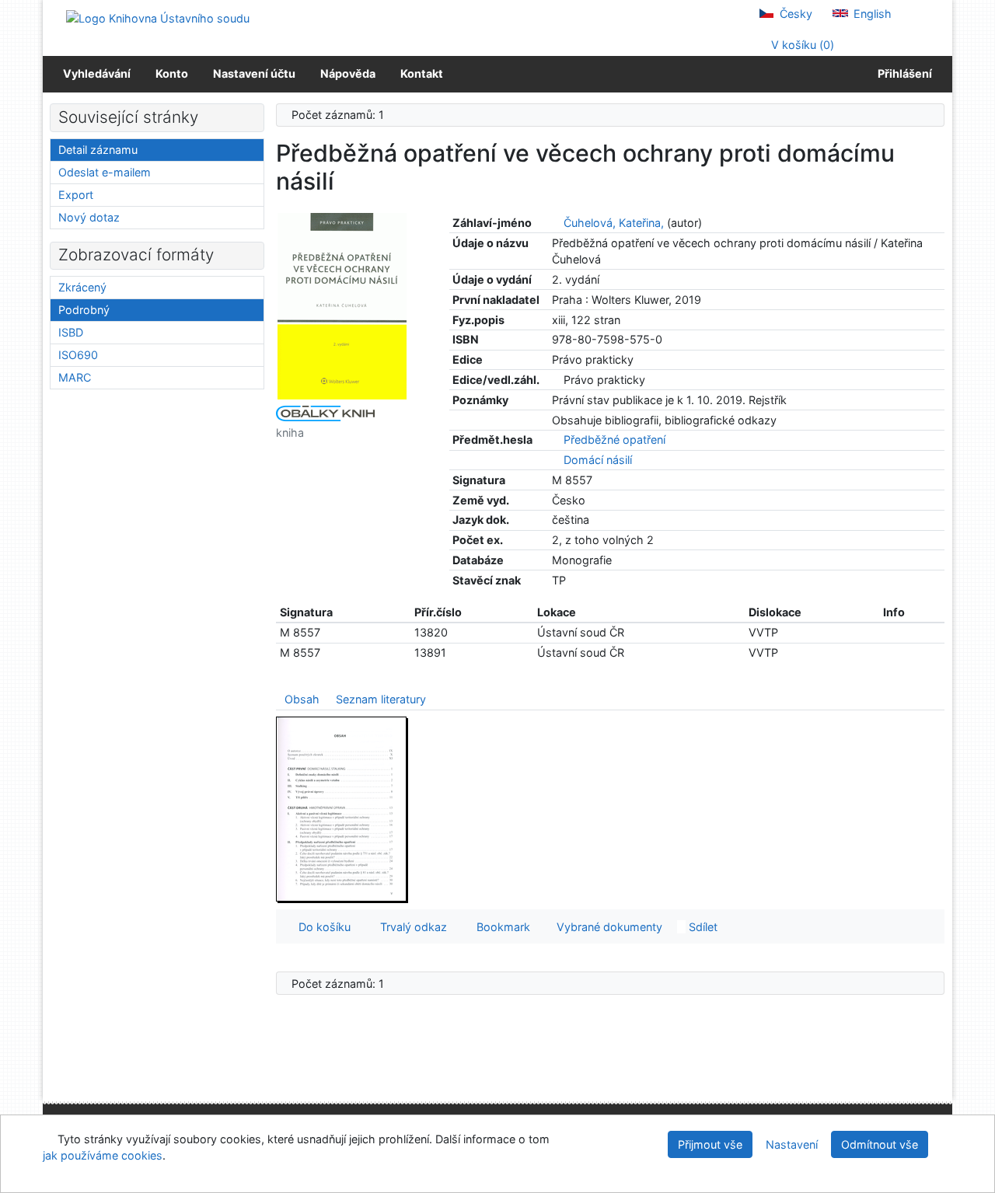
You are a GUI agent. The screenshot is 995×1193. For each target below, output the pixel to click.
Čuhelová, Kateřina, (614, 222)
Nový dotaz (89, 217)
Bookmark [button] (500, 926)
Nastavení (792, 1144)
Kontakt (421, 73)
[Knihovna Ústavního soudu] (158, 17)
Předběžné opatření (614, 439)
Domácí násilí (598, 459)
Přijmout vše (710, 1144)
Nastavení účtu (254, 73)
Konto (171, 73)
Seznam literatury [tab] (381, 699)
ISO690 (78, 354)
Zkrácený (82, 287)
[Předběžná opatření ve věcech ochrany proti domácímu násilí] (342, 305)
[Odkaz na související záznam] (556, 222)
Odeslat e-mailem (104, 172)
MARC (74, 377)
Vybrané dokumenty (607, 926)
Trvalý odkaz (410, 926)
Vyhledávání (97, 73)
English (871, 13)
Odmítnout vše (879, 1144)
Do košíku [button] (321, 926)
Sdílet (701, 926)
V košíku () (801, 44)
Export (75, 194)
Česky (794, 13)
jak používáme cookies (102, 1155)
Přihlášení (902, 73)
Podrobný (84, 309)
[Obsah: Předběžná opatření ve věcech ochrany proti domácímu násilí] (342, 808)
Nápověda (347, 73)
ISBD (70, 332)
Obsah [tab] (302, 699)
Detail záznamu (98, 149)
